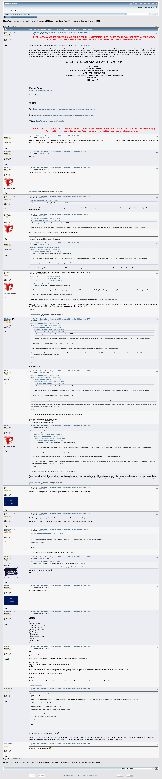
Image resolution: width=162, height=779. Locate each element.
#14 (157, 530)
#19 (157, 689)
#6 (157, 215)
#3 (157, 152)
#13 (157, 514)
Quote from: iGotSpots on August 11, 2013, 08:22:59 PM (45, 276)
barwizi (6, 487)
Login (23, 17)
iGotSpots (7, 32)
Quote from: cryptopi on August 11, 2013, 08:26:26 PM (44, 323)
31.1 (25, 14)
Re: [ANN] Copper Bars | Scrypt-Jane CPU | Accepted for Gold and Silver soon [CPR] (61, 136)
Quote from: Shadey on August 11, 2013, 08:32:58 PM (44, 430)
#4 (157, 168)
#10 (157, 371)
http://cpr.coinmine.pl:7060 (41, 91)
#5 (157, 197)
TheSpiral (7, 557)
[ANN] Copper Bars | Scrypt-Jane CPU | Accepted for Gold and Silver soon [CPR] (72, 21)
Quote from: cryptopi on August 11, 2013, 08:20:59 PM (44, 247)
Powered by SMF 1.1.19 (70, 775)
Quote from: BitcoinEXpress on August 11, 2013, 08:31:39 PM (46, 533)
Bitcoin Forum (7, 21)
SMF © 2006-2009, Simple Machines (88, 775)
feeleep (6, 646)
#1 (157, 33)
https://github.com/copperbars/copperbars (50, 121)
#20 (157, 744)
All (21, 26)
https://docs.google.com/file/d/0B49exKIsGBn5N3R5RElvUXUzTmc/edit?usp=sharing (65, 115)
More (34, 17)
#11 (157, 426)
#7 (157, 243)
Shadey (6, 371)
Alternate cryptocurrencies (22, 21)
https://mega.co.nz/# (36, 658)
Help (13, 17)
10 (19, 26)
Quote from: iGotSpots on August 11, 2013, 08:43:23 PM (45, 561)
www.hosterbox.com (34, 191)
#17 (157, 612)
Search (18, 17)
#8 (157, 273)
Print (156, 26)
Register (29, 17)
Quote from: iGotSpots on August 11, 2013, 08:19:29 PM (45, 218)
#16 (157, 586)
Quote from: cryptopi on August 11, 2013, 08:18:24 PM (44, 200)
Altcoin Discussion (38, 21)
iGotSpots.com (85, 45)
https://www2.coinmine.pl (35, 685)
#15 (157, 558)
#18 (157, 647)
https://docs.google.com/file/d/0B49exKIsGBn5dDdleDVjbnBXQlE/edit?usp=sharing (66, 109)
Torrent (28, 14)
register (27, 11)
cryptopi (7, 167)
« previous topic (145, 24)
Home (8, 17)
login (21, 11)
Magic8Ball (8, 688)
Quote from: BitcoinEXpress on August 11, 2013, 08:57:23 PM (46, 693)
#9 (157, 320)
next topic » (154, 24)
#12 (157, 488)
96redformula (8, 743)
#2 (157, 136)
